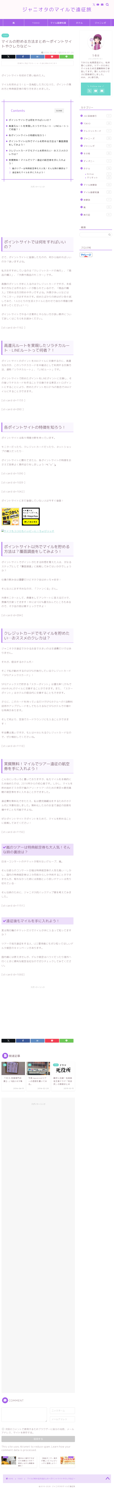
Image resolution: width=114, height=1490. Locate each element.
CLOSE (59, 111)
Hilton (98, 174)
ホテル (79, 23)
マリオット (98, 177)
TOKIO (36, 23)
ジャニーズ (97, 138)
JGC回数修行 (96, 116)
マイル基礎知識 (58, 23)
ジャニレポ (100, 23)
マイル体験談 (97, 184)
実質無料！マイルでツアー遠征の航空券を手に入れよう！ (37, 161)
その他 (97, 153)
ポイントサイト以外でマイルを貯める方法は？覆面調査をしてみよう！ (38, 143)
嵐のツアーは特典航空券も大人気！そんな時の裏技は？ (40, 168)
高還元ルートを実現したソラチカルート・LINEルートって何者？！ (39, 127)
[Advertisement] (37, 210)
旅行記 (96, 214)
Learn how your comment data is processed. (36, 1448)
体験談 (96, 199)
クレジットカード (96, 131)
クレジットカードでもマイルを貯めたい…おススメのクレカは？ (38, 152)
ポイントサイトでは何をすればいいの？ (30, 120)
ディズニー (96, 161)
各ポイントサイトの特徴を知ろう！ (28, 135)
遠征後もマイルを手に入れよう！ (29, 172)
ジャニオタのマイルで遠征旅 (57, 9)
